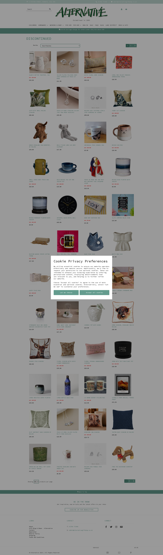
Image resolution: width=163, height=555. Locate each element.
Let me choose (66, 292)
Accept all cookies (94, 292)
